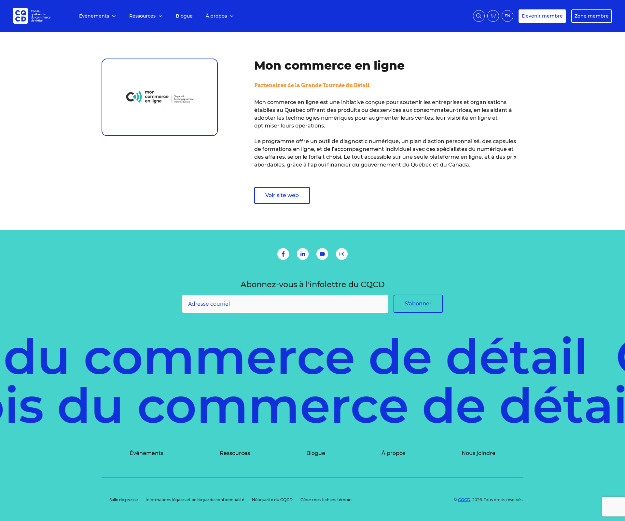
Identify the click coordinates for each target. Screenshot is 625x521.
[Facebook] (283, 254)
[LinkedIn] (303, 254)
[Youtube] (322, 254)
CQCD (464, 499)
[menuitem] (97, 16)
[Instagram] (342, 254)
